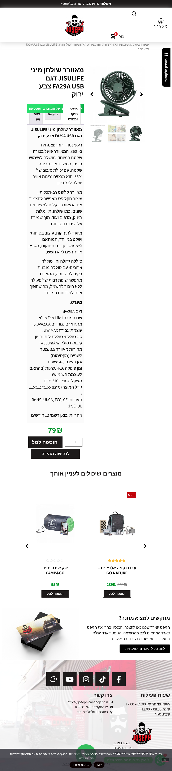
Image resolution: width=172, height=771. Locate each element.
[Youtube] (70, 679)
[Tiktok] (102, 679)
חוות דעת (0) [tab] (36, 114)
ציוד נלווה (103, 44)
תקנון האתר (121, 743)
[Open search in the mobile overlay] (135, 13)
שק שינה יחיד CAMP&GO (117, 570)
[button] (163, 14)
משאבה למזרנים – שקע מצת (55, 570)
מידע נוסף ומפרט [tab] (73, 114)
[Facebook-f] (119, 679)
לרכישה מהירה (55, 453)
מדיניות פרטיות (81, 764)
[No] (165, 760)
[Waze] (53, 679)
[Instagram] (86, 679)
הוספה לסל (44, 442)
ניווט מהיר (160, 26)
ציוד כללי (89, 44)
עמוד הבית (142, 44)
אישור (99, 764)
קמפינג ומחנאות (122, 44)
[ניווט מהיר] (161, 21)
